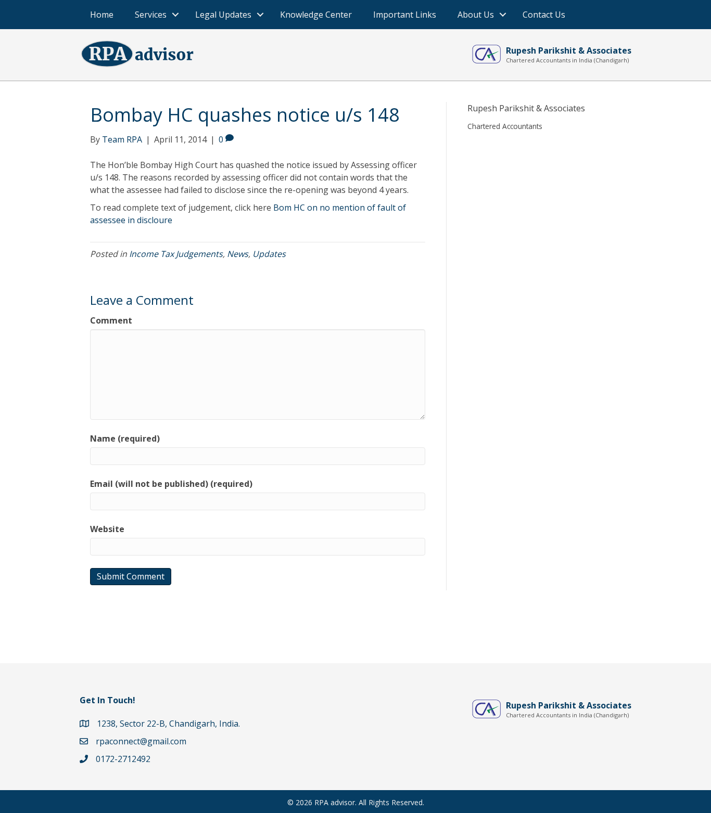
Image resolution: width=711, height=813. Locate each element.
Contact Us (544, 14)
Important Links (404, 14)
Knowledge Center (316, 14)
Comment (111, 320)
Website (107, 529)
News (237, 254)
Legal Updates (223, 14)
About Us (476, 14)
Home (101, 14)
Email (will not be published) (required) (171, 483)
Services (151, 14)
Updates (269, 254)
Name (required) (125, 438)
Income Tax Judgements (176, 254)
